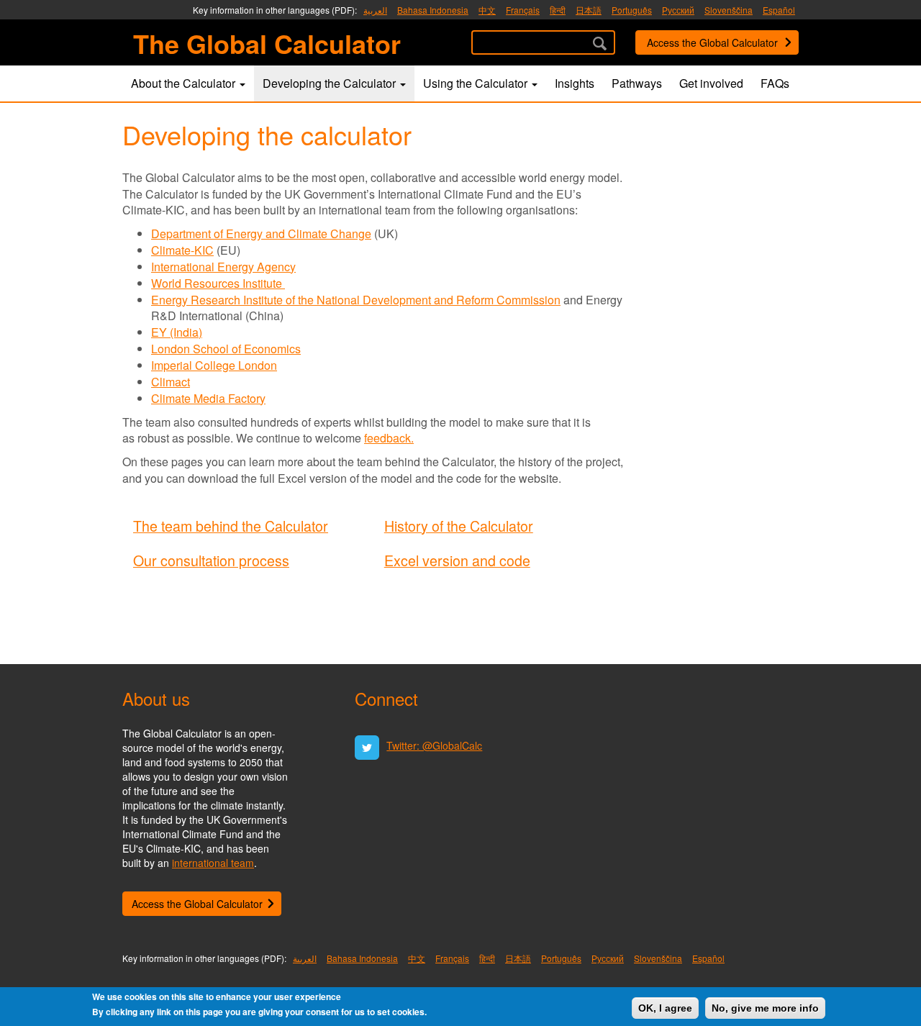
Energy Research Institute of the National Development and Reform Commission (356, 299)
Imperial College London (214, 365)
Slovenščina (728, 10)
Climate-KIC (182, 250)
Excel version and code (457, 560)
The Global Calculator (267, 39)
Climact (170, 381)
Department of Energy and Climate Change (261, 233)
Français (523, 10)
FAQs (775, 83)
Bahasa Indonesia (432, 10)
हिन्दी (558, 10)
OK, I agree (665, 1008)
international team (213, 862)
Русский (678, 10)
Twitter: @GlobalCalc (434, 745)
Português (632, 10)
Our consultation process (211, 560)
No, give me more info (765, 1008)
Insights (574, 83)
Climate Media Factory (208, 398)
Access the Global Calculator (712, 42)
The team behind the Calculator (230, 525)
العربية (375, 10)
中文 (487, 10)
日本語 (589, 10)
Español (779, 10)
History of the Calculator (458, 525)
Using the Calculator (476, 83)
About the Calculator (184, 83)
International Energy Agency (223, 266)
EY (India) (176, 332)
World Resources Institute (218, 283)
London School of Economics (226, 348)
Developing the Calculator (331, 83)
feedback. (389, 438)
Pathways (637, 83)
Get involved (711, 83)
